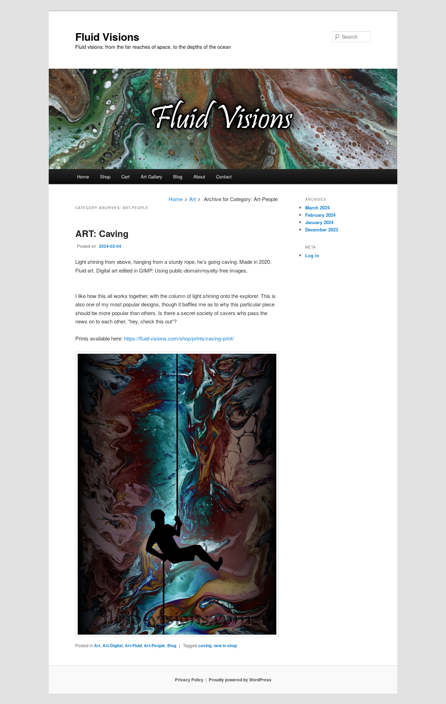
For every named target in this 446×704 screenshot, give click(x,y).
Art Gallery (151, 176)
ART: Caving (102, 233)
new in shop (225, 645)
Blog (177, 176)
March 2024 (317, 207)
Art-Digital (112, 645)
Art (192, 198)
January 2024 (319, 222)
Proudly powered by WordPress (240, 679)
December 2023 (321, 229)
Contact (224, 176)
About (199, 176)
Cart (125, 176)
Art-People (154, 645)
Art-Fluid (133, 645)
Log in (312, 255)
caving (205, 645)
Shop (105, 176)
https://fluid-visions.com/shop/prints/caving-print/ (179, 338)
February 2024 (320, 215)
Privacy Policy (189, 679)
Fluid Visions (107, 36)
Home (83, 176)
